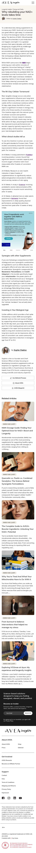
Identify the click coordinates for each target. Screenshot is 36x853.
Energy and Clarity (18, 9)
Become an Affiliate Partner (11, 764)
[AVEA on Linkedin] (14, 798)
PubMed (29, 155)
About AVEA (6, 744)
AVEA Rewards (7, 760)
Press (3, 747)
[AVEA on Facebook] (3, 798)
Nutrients (14, 198)
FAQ (3, 779)
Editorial (20, 747)
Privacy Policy (9, 721)
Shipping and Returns (9, 786)
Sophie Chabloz (17, 18)
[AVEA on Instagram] (8, 798)
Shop (19, 744)
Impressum (5, 793)
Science (22, 185)
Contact (4, 775)
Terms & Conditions (8, 782)
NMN (24, 63)
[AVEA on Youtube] (20, 798)
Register (28, 713)
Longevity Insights (7, 9)
